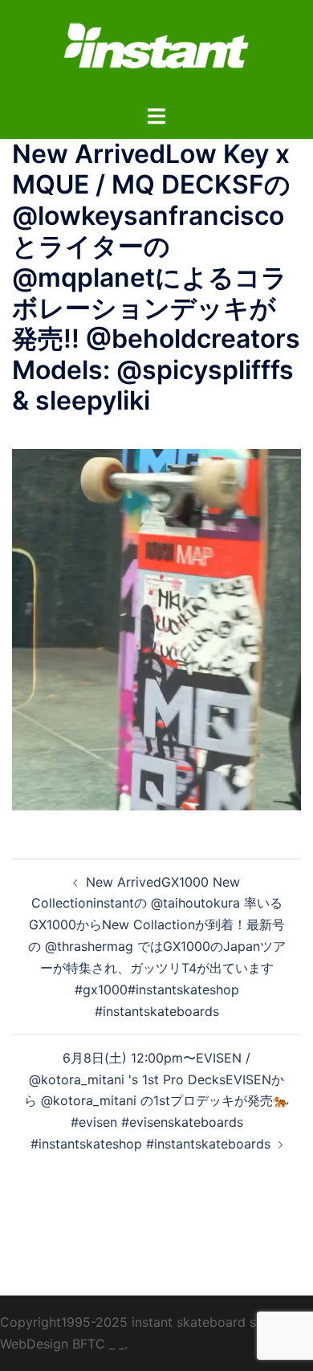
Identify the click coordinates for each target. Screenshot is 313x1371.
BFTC (88, 1344)
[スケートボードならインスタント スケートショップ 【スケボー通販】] (156, 51)
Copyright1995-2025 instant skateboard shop (139, 1322)
